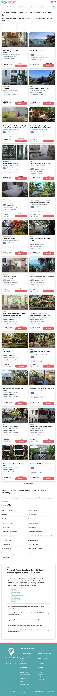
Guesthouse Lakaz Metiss (10, 163)
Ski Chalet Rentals (33, 540)
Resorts (40, 661)
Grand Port (6, 54)
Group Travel (31, 519)
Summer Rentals (5, 544)
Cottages (22, 661)
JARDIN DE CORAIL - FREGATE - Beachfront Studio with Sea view (40, 314)
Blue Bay (37, 52)
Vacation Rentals (6, 553)
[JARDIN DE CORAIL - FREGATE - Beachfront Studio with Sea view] (42, 302)
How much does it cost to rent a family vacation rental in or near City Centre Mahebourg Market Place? (26, 607)
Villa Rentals (31, 553)
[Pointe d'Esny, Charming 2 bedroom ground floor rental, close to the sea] (42, 114)
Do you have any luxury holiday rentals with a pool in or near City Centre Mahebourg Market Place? (25, 630)
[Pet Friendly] (26, 45)
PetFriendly (40, 691)
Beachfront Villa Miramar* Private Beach (40, 351)
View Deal (21, 65)
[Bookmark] (26, 34)
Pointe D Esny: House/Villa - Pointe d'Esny (13, 51)
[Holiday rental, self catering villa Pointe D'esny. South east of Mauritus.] (15, 302)
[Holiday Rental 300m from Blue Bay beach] (15, 452)
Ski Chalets (23, 663)
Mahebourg (11, 129)
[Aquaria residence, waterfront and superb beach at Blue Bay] (42, 152)
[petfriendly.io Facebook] (6, 663)
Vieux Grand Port (12, 353)
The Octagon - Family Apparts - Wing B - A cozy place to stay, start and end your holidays (14, 126)
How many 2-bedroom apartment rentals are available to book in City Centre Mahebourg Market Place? (26, 613)
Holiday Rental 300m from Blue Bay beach (13, 464)
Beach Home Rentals (7, 510)
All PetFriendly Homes (26, 653)
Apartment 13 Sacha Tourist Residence (41, 426)
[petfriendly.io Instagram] (11, 663)
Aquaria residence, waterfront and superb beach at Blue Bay (40, 164)
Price (24, 25)
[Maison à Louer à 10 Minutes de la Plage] (42, 377)
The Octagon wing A (9, 238)
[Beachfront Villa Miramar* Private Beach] (42, 340)
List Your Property (25, 684)
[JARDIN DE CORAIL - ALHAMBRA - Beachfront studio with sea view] (42, 189)
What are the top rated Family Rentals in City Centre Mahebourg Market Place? (26, 579)
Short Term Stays (6, 540)
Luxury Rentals (5, 527)
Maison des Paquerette (9, 276)
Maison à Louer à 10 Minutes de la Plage (42, 388)
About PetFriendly (25, 672)
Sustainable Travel (33, 544)
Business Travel (32, 510)
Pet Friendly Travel (25, 674)
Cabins (22, 658)
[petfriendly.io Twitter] (15, 663)
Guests (9, 29)
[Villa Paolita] (15, 340)
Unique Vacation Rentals (35, 548)
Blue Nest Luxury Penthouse (38, 51)
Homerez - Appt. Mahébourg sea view (41, 463)
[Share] (54, 7)
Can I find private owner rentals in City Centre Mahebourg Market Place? (25, 625)
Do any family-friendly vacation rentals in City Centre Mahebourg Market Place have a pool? (26, 619)
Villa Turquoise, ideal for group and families (13, 389)
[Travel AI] (5, 692)
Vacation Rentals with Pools (9, 536)
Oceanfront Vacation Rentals (9, 531)
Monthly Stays (32, 527)
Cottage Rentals (32, 514)
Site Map (40, 674)
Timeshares (41, 663)
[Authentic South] (15, 189)
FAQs (21, 682)
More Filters (24, 29)
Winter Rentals (5, 557)
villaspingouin (7, 88)
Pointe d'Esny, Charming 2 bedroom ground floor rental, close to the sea (40, 126)
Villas (39, 656)
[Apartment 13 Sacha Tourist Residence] (42, 415)
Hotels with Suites (33, 523)
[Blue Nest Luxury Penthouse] (42, 39)
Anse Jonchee (11, 54)
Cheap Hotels (5, 519)
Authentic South (7, 201)
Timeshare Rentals (6, 548)
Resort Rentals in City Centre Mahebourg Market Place (41, 536)
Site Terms (40, 677)
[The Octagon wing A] (15, 227)
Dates (9, 25)
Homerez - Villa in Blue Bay (11, 426)
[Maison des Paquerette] (15, 265)
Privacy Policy (41, 679)
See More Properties (28, 483)
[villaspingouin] (15, 77)
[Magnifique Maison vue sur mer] (42, 77)
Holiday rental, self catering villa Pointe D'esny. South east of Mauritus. (14, 314)
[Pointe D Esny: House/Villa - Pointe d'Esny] (15, 39)
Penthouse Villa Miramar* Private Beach (42, 276)
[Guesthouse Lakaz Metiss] (15, 152)
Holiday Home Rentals (7, 523)
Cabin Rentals (5, 514)
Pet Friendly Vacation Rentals (36, 531)
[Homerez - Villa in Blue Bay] (15, 415)
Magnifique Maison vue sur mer (39, 88)
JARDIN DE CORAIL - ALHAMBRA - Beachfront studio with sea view (40, 201)
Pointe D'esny (38, 129)
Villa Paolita (6, 351)
